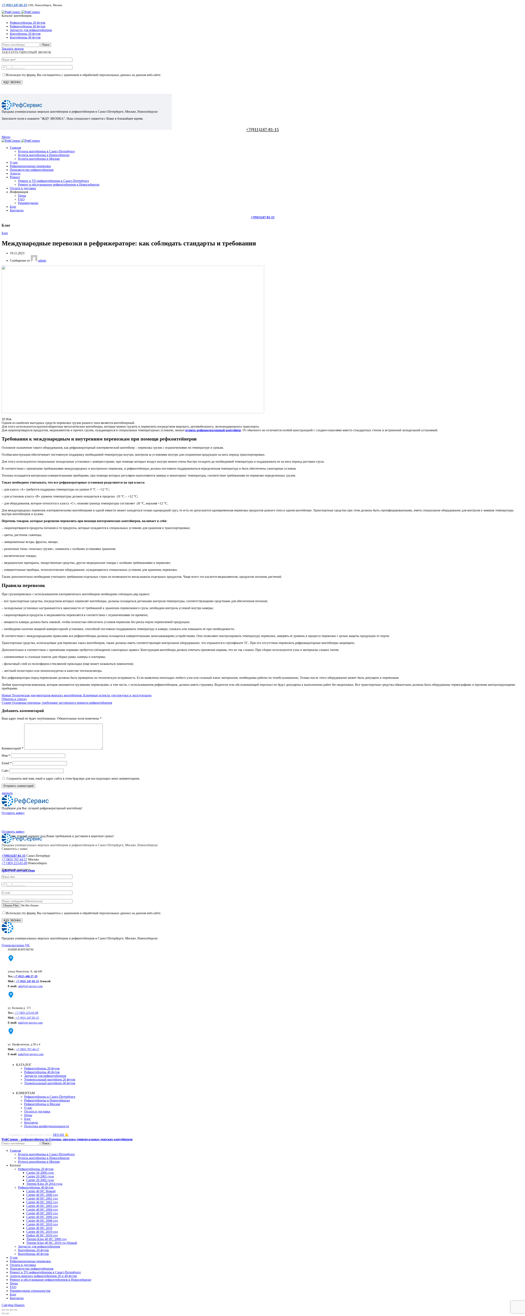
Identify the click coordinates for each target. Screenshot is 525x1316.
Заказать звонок (13, 48)
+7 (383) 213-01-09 (14, 863)
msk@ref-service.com (30, 1054)
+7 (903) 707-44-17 (14, 859)
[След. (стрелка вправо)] (7, 1313)
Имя (6, 755)
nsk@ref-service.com (30, 1022)
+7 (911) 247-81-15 (27, 981)
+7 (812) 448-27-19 (25, 976)
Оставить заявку (13, 813)
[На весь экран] (11, 1309)
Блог (5, 233)
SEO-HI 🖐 (61, 1135)
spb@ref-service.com (30, 986)
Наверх (19, 1305)
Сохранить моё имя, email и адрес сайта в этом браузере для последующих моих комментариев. (73, 778)
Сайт (5, 770)
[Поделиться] (7, 1309)
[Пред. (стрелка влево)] (3, 1313)
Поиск (45, 44)
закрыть (7, 793)
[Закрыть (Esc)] (3, 1309)
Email (7, 763)
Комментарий (12, 748)
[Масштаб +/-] (15, 1309)
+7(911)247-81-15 (262, 129)
